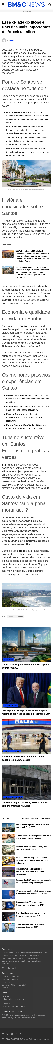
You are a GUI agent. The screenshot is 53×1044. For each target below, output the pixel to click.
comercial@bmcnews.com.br (13, 1006)
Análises (25, 818)
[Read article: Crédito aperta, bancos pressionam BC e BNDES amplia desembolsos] (8, 838)
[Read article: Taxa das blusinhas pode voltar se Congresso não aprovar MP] (8, 916)
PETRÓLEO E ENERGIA (13, 797)
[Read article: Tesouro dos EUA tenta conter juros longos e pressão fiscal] (8, 850)
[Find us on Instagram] (7, 1033)
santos (20, 616)
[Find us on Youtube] (3, 1033)
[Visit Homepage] (26, 4)
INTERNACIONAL (10, 705)
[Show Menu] (3, 4)
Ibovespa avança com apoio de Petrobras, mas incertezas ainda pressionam (30, 871)
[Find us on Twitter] (17, 1033)
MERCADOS (45, 818)
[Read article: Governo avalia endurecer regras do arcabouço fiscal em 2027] (8, 927)
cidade (19, 152)
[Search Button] (49, 4)
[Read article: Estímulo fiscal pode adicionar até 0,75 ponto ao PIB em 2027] (26, 644)
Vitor (12, 40)
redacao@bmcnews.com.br (13, 999)
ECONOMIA (8, 659)
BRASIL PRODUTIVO (12, 751)
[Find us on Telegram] (12, 1033)
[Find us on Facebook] (20, 1033)
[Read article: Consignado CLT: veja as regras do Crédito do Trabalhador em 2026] (8, 905)
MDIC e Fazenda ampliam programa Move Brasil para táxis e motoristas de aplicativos (32, 860)
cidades (11, 616)
